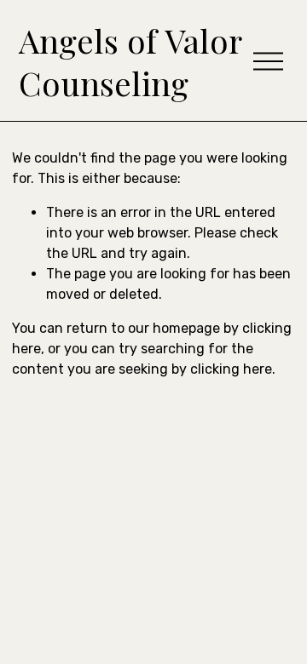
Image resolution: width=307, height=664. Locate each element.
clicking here (231, 369)
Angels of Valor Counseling (130, 61)
